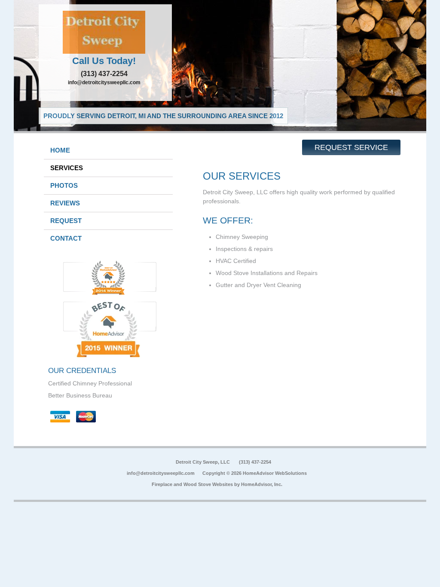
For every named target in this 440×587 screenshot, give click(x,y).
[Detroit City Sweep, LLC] (105, 32)
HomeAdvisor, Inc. (261, 484)
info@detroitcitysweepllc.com (104, 82)
